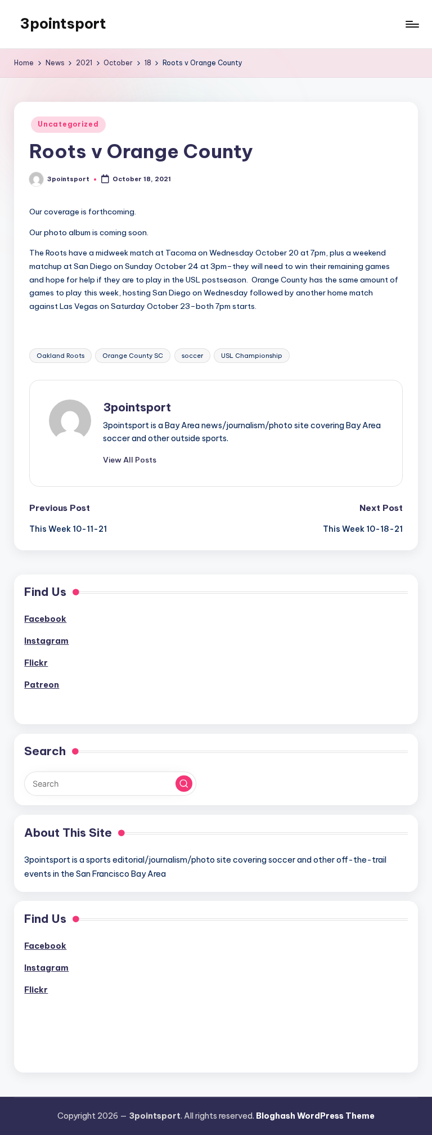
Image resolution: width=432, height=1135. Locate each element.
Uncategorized (68, 124)
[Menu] (411, 24)
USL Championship (251, 356)
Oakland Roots (60, 356)
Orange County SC (132, 356)
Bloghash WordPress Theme (315, 1116)
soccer (192, 356)
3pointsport (63, 24)
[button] (129, 460)
